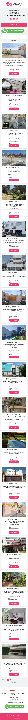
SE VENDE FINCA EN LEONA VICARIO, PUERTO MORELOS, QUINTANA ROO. (14, 592)
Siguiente (12, 679)
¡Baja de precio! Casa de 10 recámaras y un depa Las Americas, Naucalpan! (14, 487)
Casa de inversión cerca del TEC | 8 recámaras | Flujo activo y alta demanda (14, 628)
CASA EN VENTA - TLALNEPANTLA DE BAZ (14, 241)
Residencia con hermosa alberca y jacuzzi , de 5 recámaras (14, 345)
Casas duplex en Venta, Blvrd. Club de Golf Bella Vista (14, 417)
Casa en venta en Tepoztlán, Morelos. (14, 452)
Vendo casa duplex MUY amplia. (14, 275)
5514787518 (14, 13)
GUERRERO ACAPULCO (14, 170)
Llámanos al (14, 10)
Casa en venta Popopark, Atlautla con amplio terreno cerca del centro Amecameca (14, 205)
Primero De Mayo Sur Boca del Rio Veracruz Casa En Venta (14, 382)
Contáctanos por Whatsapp (14, 15)
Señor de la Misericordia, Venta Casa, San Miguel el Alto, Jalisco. (14, 309)
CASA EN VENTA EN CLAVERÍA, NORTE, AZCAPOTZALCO (14, 522)
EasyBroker (17, 718)
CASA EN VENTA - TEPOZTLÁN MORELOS (14, 557)
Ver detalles (14, 73)
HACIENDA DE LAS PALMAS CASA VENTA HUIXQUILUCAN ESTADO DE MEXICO (14, 664)
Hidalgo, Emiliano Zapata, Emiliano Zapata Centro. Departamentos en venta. (14, 63)
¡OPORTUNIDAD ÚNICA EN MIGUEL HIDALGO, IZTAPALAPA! (14, 134)
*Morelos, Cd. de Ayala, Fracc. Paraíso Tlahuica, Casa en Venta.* (14, 98)
